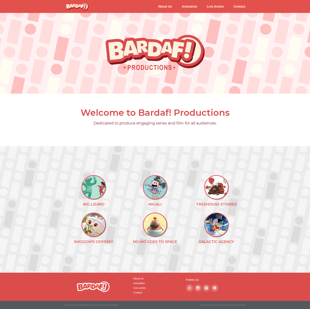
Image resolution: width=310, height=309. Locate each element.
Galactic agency (216, 242)
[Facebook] (214, 288)
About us (165, 6)
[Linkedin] (198, 288)
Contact (239, 6)
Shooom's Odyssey (93, 242)
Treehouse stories (216, 204)
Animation (189, 6)
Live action (215, 6)
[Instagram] (189, 288)
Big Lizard (93, 204)
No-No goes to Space (155, 242)
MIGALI (155, 204)
